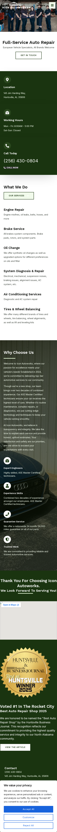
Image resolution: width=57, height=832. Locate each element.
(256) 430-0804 (21, 160)
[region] (28, 806)
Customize (29, 817)
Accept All (28, 809)
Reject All (28, 825)
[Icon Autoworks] (15, 5)
